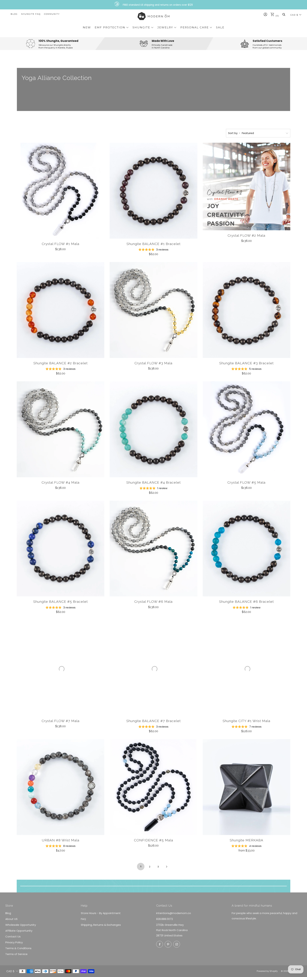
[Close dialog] (193, 407)
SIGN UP (153, 560)
